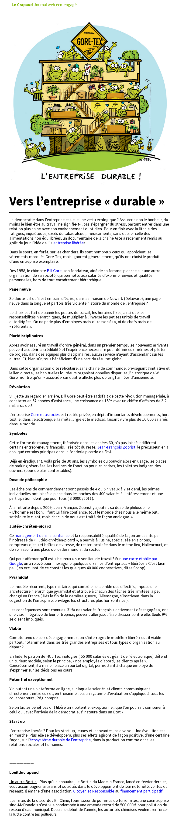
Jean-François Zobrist (116, 447)
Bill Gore (54, 270)
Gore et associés (45, 414)
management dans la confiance (42, 535)
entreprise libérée (68, 242)
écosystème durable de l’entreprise (60, 739)
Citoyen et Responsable (93, 791)
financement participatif (141, 791)
